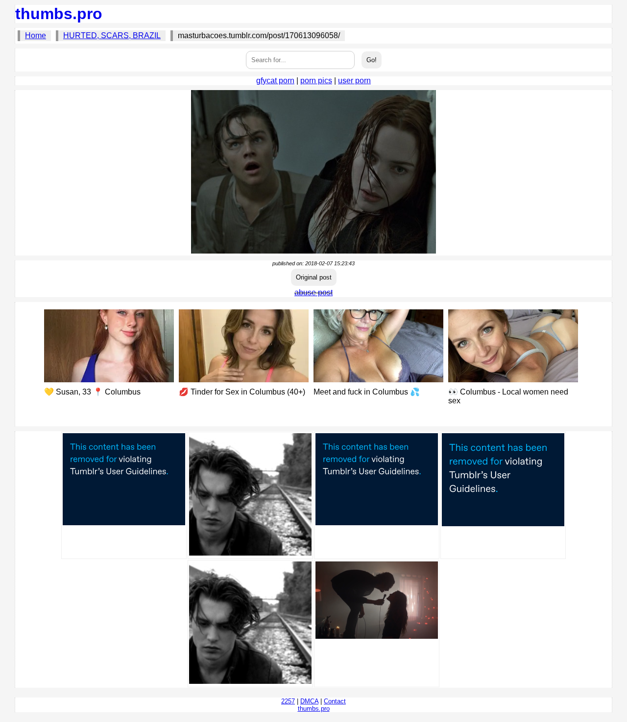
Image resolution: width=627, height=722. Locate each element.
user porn (354, 80)
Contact (335, 701)
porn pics (316, 80)
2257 (288, 701)
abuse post (313, 292)
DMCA (309, 701)
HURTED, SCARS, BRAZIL (112, 35)
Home (35, 35)
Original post (314, 277)
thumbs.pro (58, 14)
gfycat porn (275, 80)
